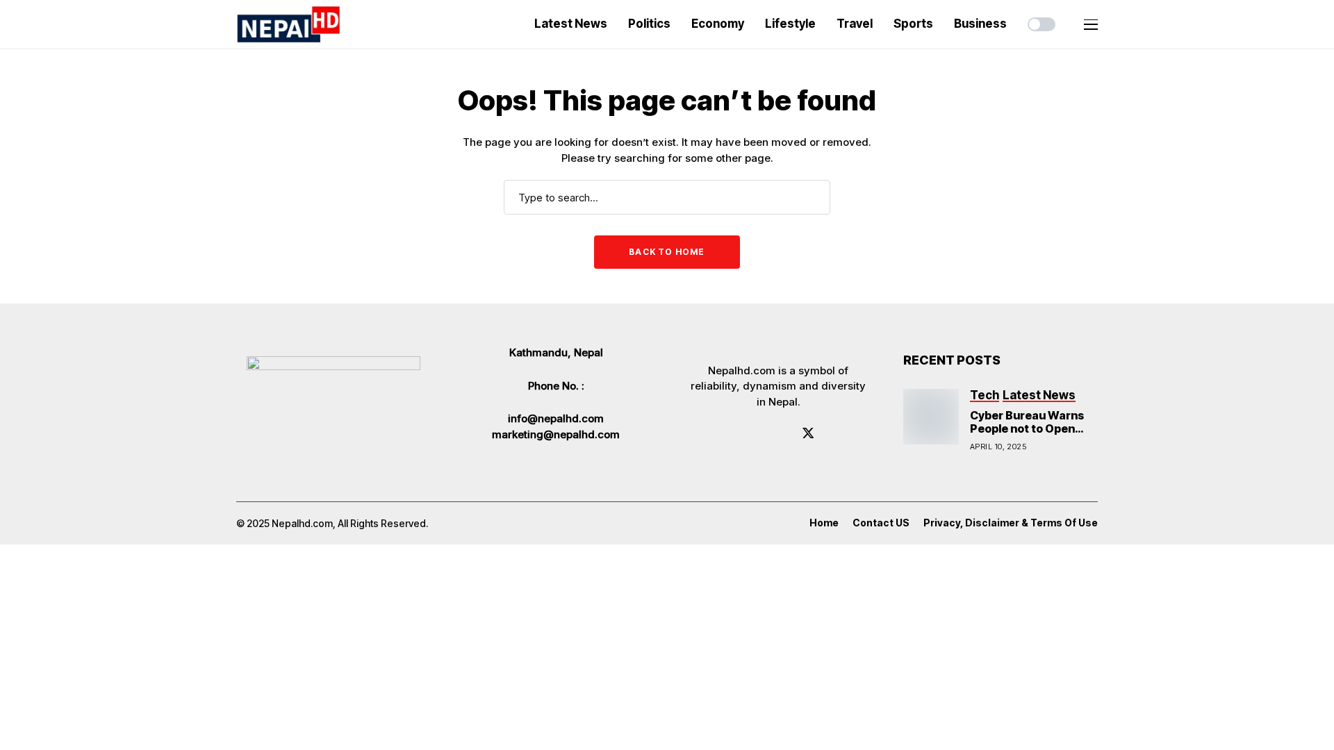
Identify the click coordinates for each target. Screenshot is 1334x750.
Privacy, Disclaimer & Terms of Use (1010, 522)
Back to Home (667, 252)
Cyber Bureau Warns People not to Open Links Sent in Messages (1027, 435)
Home (824, 522)
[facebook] (747, 432)
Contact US (881, 522)
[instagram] (786, 432)
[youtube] (767, 433)
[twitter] (808, 433)
